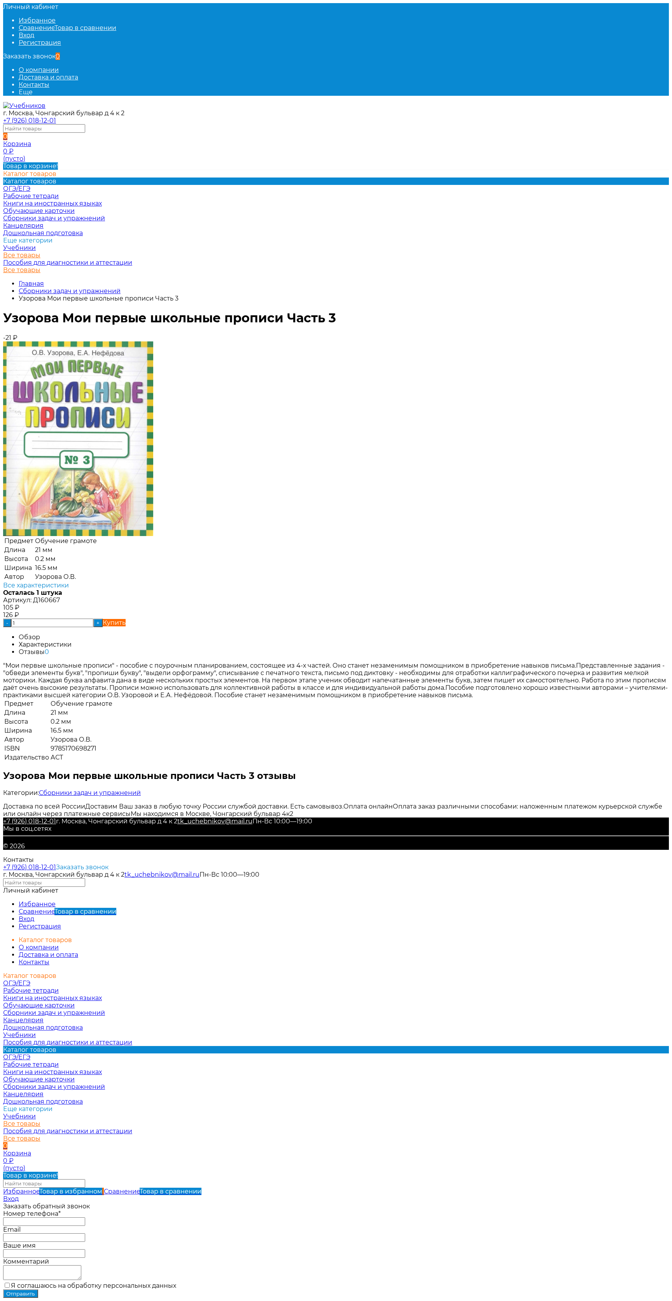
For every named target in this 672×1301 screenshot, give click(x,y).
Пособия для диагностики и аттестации (67, 262)
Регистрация (40, 42)
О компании (39, 70)
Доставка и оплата (48, 77)
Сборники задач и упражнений (70, 291)
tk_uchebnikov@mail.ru (214, 821)
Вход (26, 35)
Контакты (34, 84)
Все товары (21, 255)
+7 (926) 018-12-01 (29, 120)
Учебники (19, 247)
